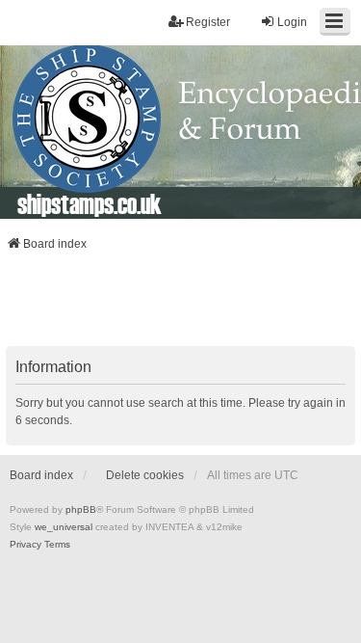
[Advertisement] (181, 305)
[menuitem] (25, 544)
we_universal (63, 527)
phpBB (80, 509)
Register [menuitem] (208, 22)
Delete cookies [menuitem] (145, 475)
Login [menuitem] (292, 22)
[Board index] (180, 132)
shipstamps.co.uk (89, 203)
